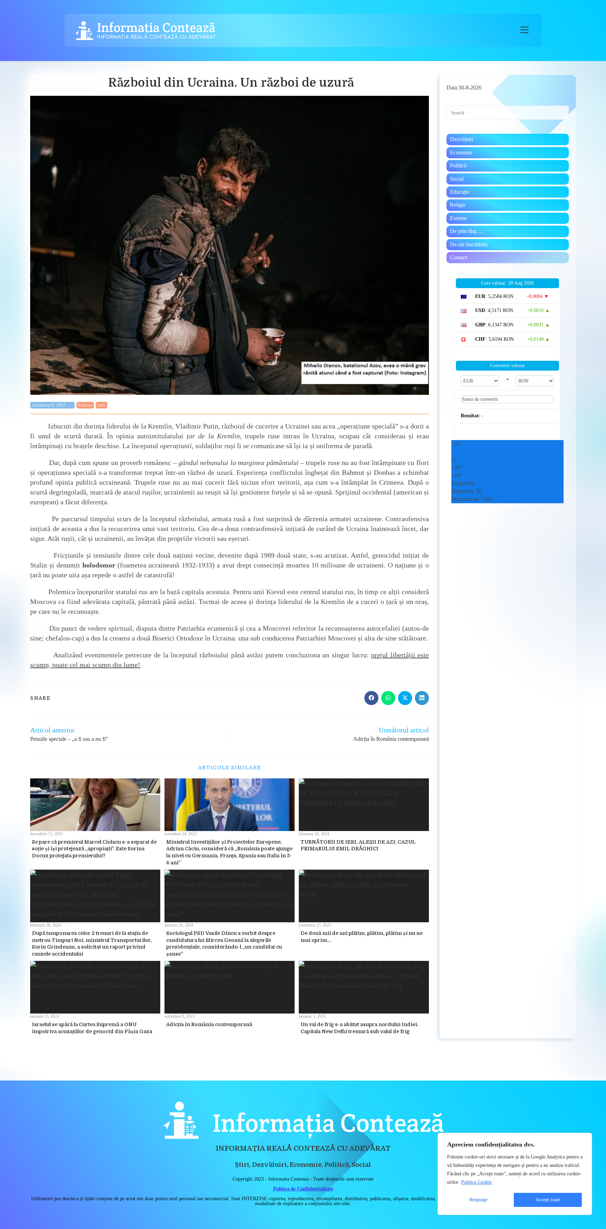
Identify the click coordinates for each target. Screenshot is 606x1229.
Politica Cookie (476, 1182)
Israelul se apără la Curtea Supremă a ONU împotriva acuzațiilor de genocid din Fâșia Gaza (92, 1028)
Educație (459, 192)
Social (457, 179)
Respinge (478, 1199)
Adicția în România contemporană (209, 1024)
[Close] (584, 1139)
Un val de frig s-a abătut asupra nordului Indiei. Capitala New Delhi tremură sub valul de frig (359, 1028)
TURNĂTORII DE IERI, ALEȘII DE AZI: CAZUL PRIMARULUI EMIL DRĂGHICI (358, 845)
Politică (458, 165)
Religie (458, 205)
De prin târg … (467, 231)
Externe (85, 405)
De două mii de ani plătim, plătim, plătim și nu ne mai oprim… (362, 936)
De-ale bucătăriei (468, 244)
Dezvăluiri (461, 139)
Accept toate (548, 1199)
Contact (458, 257)
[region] (515, 1174)
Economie (461, 152)
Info (101, 405)
